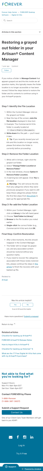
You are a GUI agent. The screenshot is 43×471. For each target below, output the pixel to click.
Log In (21, 445)
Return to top (7, 324)
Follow (6, 70)
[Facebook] (3, 292)
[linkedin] (32, 437)
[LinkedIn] (10, 292)
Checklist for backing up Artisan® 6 (17, 336)
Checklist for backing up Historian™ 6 (17, 349)
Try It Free (21, 453)
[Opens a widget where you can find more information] (10, 467)
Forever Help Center (9, 12)
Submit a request (31, 316)
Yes (15, 305)
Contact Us (16, 412)
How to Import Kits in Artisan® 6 (15, 344)
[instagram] (25, 437)
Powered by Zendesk (33, 469)
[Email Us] (11, 437)
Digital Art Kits (17, 15)
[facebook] (18, 437)
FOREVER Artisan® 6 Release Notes (17, 340)
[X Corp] (7, 292)
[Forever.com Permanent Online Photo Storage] (12, 4)
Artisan (5, 280)
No (28, 305)
